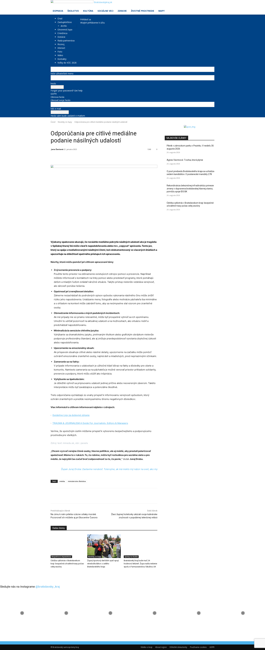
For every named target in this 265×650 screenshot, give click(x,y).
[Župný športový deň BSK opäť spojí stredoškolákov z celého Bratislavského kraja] (104, 546)
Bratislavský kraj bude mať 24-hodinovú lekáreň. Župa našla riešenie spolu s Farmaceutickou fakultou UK (140, 563)
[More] (121, 157)
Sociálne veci (105, 10)
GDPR (54, 93)
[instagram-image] (22, 613)
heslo (53, 83)
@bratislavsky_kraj (48, 586)
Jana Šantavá (57, 149)
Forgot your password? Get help (67, 90)
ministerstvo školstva (77, 481)
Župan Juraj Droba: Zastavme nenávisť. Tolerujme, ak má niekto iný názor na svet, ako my (109, 469)
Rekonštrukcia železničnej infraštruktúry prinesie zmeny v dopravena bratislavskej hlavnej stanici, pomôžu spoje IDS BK (190, 188)
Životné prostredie (142, 10)
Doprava (58, 10)
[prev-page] (51, 573)
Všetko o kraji (146, 647)
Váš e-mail (56, 108)
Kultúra (88, 10)
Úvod (53, 122)
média (62, 481)
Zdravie (122, 10)
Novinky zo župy (65, 122)
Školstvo (73, 10)
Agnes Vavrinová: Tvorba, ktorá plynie (185, 160)
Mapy (161, 10)
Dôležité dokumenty (178, 647)
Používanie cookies (198, 647)
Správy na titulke (131, 557)
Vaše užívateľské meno (62, 73)
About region (161, 647)
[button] (210, 3)
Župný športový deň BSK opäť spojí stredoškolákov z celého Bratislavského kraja (103, 563)
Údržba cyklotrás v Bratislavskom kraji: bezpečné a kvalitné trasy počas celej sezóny (67, 563)
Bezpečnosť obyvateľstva (61, 557)
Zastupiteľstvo (65, 22)
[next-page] (53, 573)
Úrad (60, 18)
